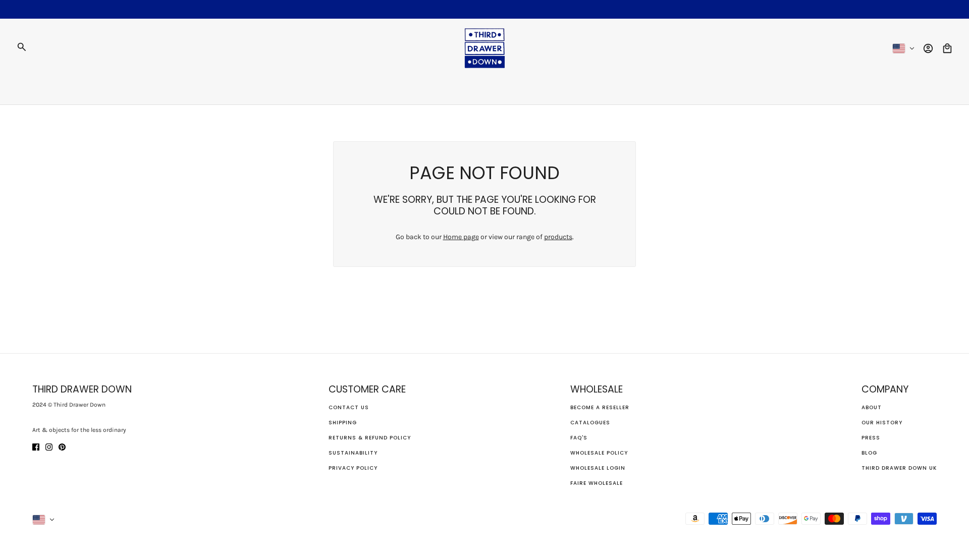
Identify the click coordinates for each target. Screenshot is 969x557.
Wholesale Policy (599, 453)
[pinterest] (62, 446)
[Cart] (947, 48)
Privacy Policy (353, 468)
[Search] (21, 46)
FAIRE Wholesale (596, 483)
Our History (882, 422)
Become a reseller (599, 407)
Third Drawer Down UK (899, 468)
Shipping (343, 422)
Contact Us (349, 407)
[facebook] (35, 446)
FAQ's (578, 437)
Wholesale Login (597, 468)
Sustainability (353, 453)
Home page (461, 237)
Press (871, 437)
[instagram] (49, 446)
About (872, 407)
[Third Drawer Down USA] (484, 48)
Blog (869, 453)
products (558, 237)
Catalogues (590, 422)
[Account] (928, 48)
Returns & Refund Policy (370, 437)
